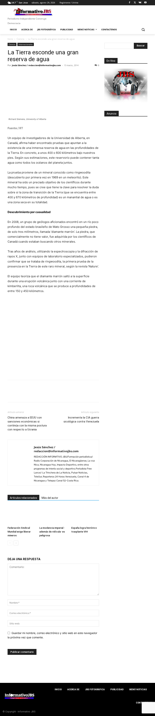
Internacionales (26, 44)
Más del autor (50, 497)
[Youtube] (145, 3)
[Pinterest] (29, 74)
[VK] (55, 74)
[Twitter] (135, 3)
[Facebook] (129, 3)
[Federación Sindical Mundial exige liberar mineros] (21, 515)
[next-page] (16, 543)
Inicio (10, 39)
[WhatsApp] (37, 74)
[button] (143, 29)
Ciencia (20, 39)
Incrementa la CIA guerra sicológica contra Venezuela (81, 419)
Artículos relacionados (23, 497)
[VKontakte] (140, 3)
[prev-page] (10, 543)
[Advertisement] (125, 140)
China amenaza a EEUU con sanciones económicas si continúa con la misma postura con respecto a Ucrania (27, 423)
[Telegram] (46, 74)
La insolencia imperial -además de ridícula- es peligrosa (52, 531)
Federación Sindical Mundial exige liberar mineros (19, 531)
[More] (64, 74)
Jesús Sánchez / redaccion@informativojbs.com (36, 65)
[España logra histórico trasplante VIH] (85, 515)
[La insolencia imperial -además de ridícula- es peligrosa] (53, 515)
